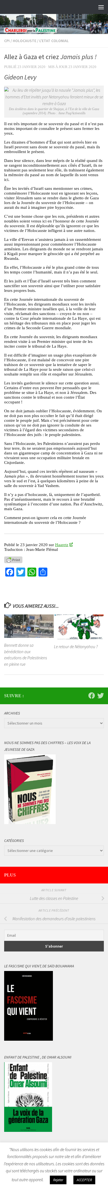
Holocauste (24, 40)
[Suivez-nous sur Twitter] (100, 695)
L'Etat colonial (54, 40)
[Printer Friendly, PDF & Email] (13, 559)
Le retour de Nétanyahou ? (76, 646)
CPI (7, 40)
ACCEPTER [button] (84, 1180)
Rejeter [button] (58, 1180)
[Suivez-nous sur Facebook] (91, 695)
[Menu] (101, 7)
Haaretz (61, 545)
